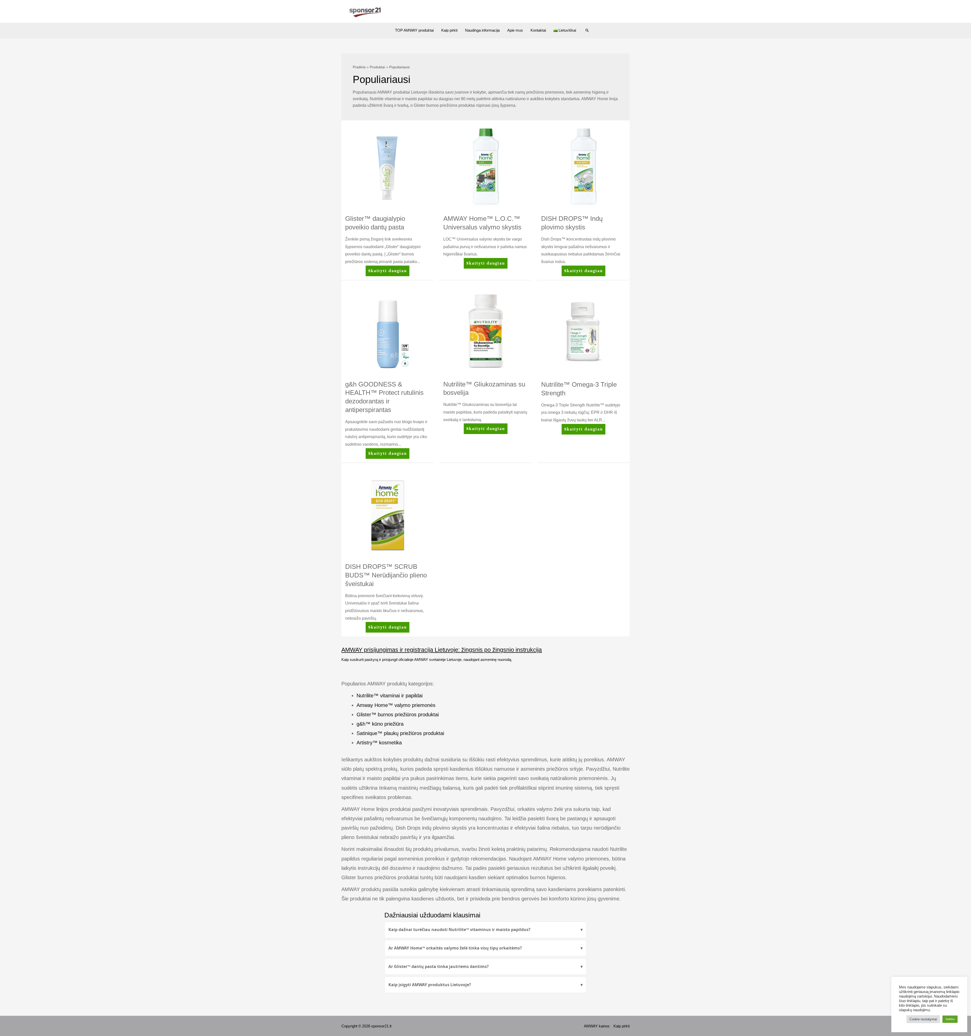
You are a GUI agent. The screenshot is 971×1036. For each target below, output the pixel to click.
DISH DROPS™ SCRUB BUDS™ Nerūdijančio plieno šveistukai (386, 575)
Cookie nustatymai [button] (923, 1019)
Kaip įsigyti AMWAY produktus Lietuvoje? (429, 984)
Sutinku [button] (950, 1019)
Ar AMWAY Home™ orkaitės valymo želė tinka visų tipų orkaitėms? (455, 948)
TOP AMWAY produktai (414, 30)
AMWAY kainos (597, 1026)
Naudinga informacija (482, 30)
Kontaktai (538, 30)
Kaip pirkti (449, 30)
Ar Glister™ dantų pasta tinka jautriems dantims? (438, 966)
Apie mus (515, 30)
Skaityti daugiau (387, 272)
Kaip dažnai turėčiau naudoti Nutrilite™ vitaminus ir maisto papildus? (459, 929)
